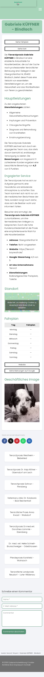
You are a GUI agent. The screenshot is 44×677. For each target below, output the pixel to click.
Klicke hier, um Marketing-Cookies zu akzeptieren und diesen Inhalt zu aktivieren (22, 305)
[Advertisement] (11, 9)
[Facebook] (4, 441)
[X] (10, 441)
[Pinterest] (17, 441)
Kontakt (27, 665)
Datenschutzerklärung (18, 662)
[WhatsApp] (23, 441)
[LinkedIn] (29, 441)
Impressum (18, 665)
